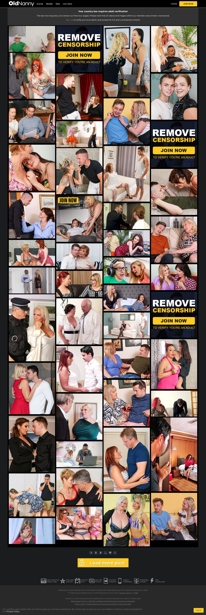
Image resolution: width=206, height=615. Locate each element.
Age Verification (125, 604)
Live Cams (67, 4)
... (105, 553)
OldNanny (62, 590)
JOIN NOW (188, 4)
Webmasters (76, 601)
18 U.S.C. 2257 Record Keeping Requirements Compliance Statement (108, 601)
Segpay (122, 593)
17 (110, 553)
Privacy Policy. (13, 611)
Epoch (128, 593)
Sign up (69, 20)
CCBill (136, 593)
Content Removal (93, 604)
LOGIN (174, 4)
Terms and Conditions (109, 604)
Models (49, 4)
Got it (198, 610)
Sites (58, 4)
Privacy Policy (80, 604)
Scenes (39, 4)
